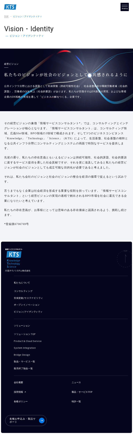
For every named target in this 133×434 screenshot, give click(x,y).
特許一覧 (76, 401)
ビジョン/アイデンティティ (28, 311)
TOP (6, 16)
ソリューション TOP (25, 334)
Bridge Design (22, 354)
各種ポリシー (21, 401)
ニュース (76, 382)
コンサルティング (23, 291)
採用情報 (18, 392)
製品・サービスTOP (82, 392)
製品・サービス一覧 (24, 361)
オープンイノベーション (27, 304)
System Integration (25, 347)
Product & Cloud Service (28, 341)
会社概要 (18, 382)
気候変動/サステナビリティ (28, 298)
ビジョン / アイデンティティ (27, 16)
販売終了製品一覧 (23, 368)
